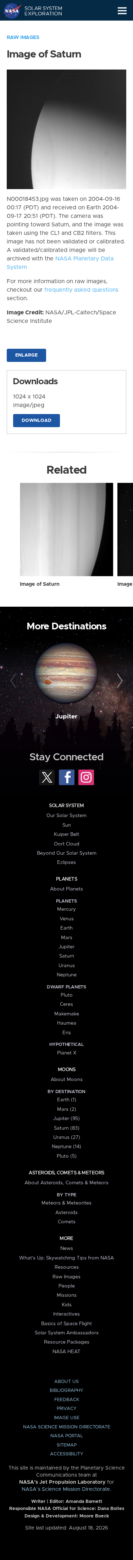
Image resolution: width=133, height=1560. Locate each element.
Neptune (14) (66, 1146)
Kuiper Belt (66, 834)
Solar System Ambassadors (67, 1332)
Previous (14, 681)
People (67, 1286)
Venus (67, 918)
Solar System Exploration (39, 10)
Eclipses (66, 862)
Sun (66, 825)
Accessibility (66, 1454)
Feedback (66, 1400)
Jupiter (66, 716)
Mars (66, 937)
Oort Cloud (66, 844)
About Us (66, 1381)
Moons (66, 1069)
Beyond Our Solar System (66, 853)
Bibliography (66, 1390)
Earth (66, 928)
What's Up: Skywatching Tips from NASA (66, 1258)
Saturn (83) (66, 1128)
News (66, 1248)
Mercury (66, 909)
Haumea (66, 1023)
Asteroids (66, 1212)
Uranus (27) (66, 1137)
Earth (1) (66, 1099)
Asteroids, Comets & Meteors (66, 1172)
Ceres (66, 1004)
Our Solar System (66, 815)
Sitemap (67, 1445)
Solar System (66, 805)
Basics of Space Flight (66, 1323)
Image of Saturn (40, 584)
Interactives (66, 1314)
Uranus (67, 965)
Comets (67, 1221)
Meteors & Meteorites (66, 1203)
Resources (67, 1267)
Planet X (66, 1053)
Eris (66, 1032)
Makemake (66, 1013)
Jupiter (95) (66, 1118)
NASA (9, 10)
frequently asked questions (81, 290)
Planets (66, 879)
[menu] (122, 11)
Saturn (66, 956)
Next (119, 681)
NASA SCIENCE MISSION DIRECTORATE (66, 1427)
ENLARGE (26, 355)
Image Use (66, 1418)
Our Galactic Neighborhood (39, 27)
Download (36, 420)
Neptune (67, 974)
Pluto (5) (67, 1156)
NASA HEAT (66, 1351)
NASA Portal (66, 1436)
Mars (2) (66, 1109)
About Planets (66, 889)
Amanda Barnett (84, 1501)
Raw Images (23, 37)
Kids (67, 1304)
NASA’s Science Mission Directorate (66, 1489)
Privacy (67, 1408)
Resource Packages (66, 1342)
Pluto (67, 995)
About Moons (67, 1079)
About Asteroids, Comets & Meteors (66, 1182)
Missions (67, 1295)
